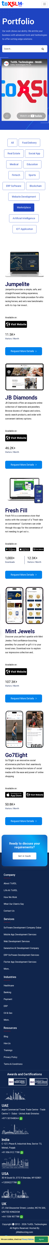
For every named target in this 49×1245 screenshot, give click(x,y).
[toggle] (44, 4)
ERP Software (13, 185)
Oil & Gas (8, 1013)
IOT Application (24, 229)
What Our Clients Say (14, 904)
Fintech (16, 175)
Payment (8, 999)
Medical (14, 164)
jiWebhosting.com (24, 1232)
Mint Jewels (20, 631)
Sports (32, 175)
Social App (34, 153)
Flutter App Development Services (20, 962)
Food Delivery (29, 142)
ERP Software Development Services (21, 955)
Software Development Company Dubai (22, 927)
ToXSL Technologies (37, 1224)
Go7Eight (16, 755)
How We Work (10, 897)
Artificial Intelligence (24, 218)
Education (32, 164)
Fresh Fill (16, 510)
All (12, 142)
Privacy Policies (28, 1239)
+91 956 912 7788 (11, 1152)
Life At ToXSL (10, 890)
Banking (7, 992)
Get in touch (24, 856)
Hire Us (7, 1043)
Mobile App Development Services (20, 934)
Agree (41, 1239)
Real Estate (14, 153)
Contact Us (9, 911)
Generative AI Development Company (21, 948)
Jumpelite (17, 284)
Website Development (24, 196)
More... (7, 968)
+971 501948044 (10, 1118)
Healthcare (9, 985)
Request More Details (22, 351)
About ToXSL (10, 883)
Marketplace (24, 207)
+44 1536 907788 (10, 1216)
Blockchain (36, 185)
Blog (6, 1036)
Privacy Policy (10, 1057)
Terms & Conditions (13, 1064)
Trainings (8, 1050)
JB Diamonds (21, 397)
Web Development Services (17, 941)
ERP (6, 1006)
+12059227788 (9, 1182)
